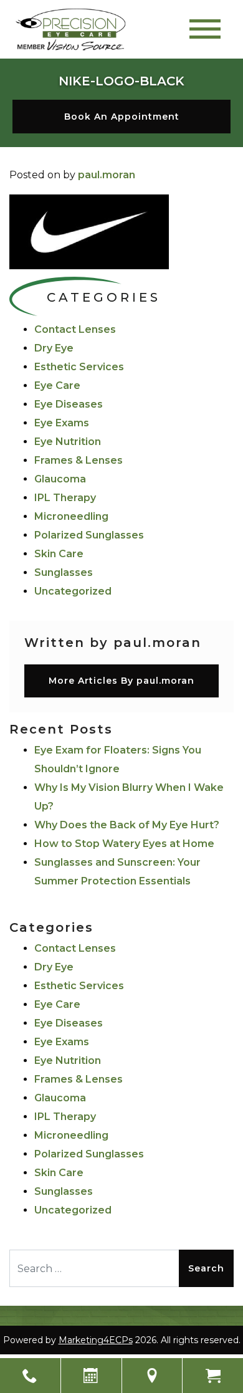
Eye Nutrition (67, 442)
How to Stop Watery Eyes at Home (124, 844)
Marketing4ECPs (96, 1340)
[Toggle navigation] (205, 29)
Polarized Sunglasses (89, 535)
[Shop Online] (213, 1375)
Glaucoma (60, 479)
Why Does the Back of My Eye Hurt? (126, 825)
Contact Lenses (75, 329)
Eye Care (57, 385)
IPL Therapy (65, 498)
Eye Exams (61, 423)
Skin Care (58, 554)
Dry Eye (54, 348)
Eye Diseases (68, 404)
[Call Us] (30, 1375)
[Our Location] (152, 1375)
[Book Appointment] (91, 1375)
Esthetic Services (79, 367)
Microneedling (71, 516)
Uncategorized (73, 591)
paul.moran (106, 175)
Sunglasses (63, 572)
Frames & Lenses (78, 460)
